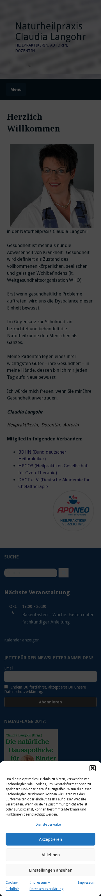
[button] (92, 768)
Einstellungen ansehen (50, 870)
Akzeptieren (50, 839)
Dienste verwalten (49, 824)
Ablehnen (51, 854)
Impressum (86, 883)
